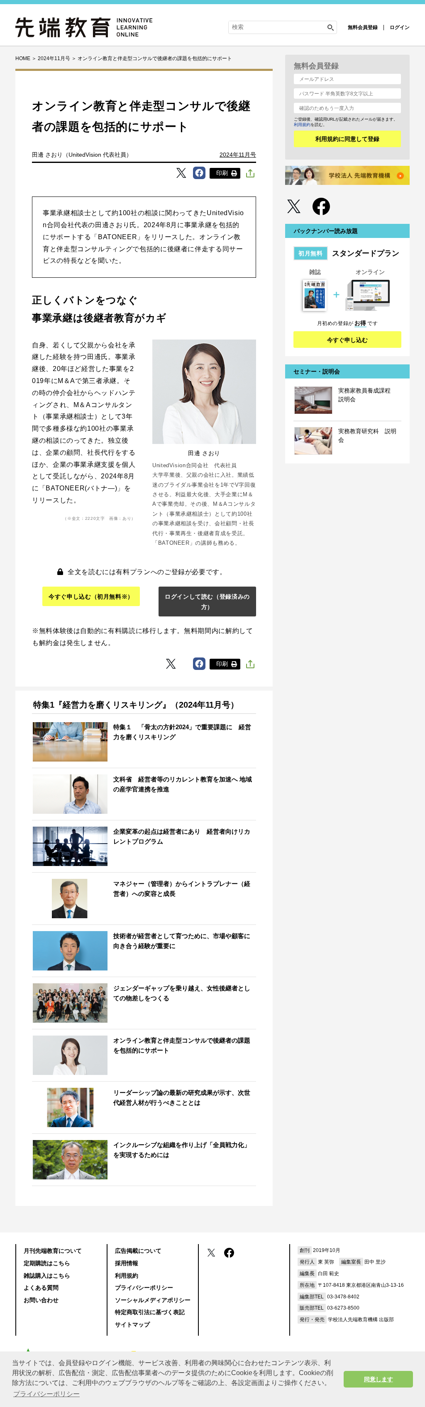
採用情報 (126, 1263)
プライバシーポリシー (144, 1288)
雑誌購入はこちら (47, 1275)
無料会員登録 (363, 27)
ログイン (400, 27)
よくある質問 (41, 1288)
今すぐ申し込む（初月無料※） (91, 596)
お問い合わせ (41, 1300)
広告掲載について (138, 1251)
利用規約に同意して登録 (347, 139)
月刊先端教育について (53, 1251)
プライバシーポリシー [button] (46, 1393)
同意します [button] (378, 1379)
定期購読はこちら (47, 1263)
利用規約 (302, 124)
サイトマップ (132, 1324)
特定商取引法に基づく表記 (150, 1312)
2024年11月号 (238, 154)
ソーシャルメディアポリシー (153, 1300)
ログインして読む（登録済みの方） (207, 601)
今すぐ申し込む (347, 340)
